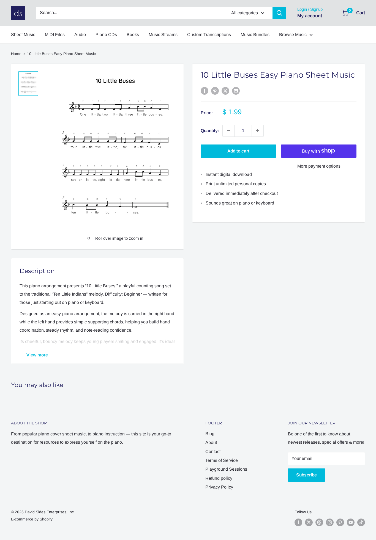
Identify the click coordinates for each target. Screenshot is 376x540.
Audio (80, 34)
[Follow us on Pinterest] (340, 522)
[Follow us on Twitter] (309, 522)
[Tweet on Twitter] (225, 90)
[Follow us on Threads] (319, 522)
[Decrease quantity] (228, 130)
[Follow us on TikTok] (361, 522)
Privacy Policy (219, 487)
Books (133, 34)
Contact (212, 451)
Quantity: (210, 130)
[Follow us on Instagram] (330, 522)
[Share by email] (236, 90)
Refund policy (218, 478)
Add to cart (238, 150)
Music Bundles (255, 34)
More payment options (318, 165)
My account (309, 15)
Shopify (46, 519)
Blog (209, 433)
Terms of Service (221, 460)
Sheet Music (23, 34)
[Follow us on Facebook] (298, 522)
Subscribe (306, 475)
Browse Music (293, 34)
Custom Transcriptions (209, 34)
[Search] (279, 13)
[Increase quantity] (257, 130)
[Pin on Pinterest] (215, 90)
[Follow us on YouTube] (351, 522)
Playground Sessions (226, 469)
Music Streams (163, 34)
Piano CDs (106, 34)
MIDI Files (55, 34)
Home (16, 53)
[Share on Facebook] (204, 90)
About (211, 442)
